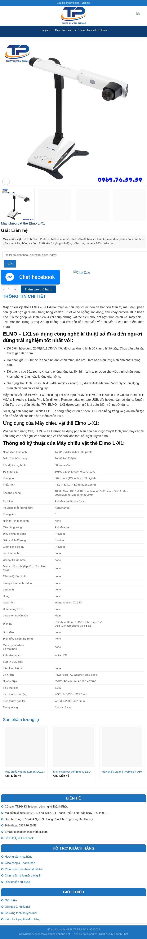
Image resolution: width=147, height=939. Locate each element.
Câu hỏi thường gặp (68, 2)
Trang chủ (45, 30)
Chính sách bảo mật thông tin (23, 875)
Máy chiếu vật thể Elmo (93, 30)
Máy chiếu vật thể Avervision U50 (122, 771)
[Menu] (5, 15)
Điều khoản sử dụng (17, 881)
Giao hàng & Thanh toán (20, 862)
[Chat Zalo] (82, 272)
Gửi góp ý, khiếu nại (17, 906)
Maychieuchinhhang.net (55, 933)
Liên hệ (86, 2)
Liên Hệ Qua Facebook (19, 838)
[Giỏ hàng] (140, 16)
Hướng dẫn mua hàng (18, 856)
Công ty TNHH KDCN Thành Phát (107, 933)
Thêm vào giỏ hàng (38, 289)
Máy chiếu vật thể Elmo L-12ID (72, 771)
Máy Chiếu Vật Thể (66, 30)
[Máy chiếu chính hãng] (73, 16)
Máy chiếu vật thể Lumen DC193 (25, 771)
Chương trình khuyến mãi (21, 913)
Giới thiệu (11, 900)
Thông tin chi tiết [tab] (24, 296)
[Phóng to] (6, 181)
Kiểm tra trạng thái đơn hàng (22, 919)
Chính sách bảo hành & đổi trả (23, 869)
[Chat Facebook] (30, 277)
